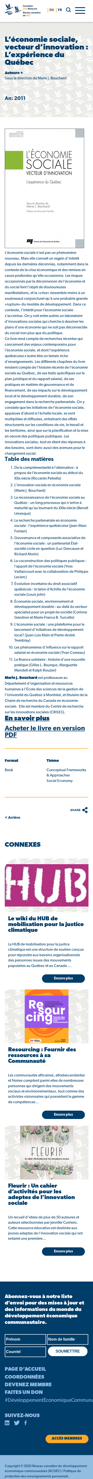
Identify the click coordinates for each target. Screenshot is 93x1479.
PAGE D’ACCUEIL (25, 1369)
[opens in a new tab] (7, 1423)
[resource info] (46, 885)
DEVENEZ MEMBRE (28, 1384)
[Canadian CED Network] (23, 11)
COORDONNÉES (24, 1377)
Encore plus (63, 1251)
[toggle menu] (80, 10)
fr (60, 10)
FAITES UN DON (24, 1392)
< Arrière (12, 818)
